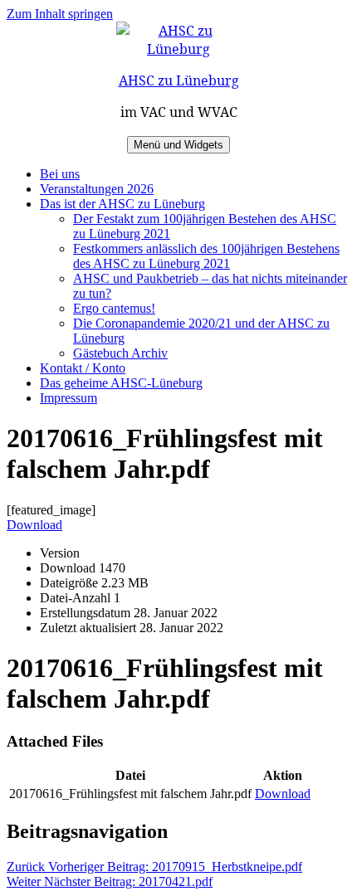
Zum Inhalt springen (60, 14)
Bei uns (60, 174)
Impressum (68, 398)
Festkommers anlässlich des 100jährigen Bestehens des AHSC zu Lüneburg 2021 (206, 255)
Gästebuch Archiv (120, 353)
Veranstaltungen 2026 (97, 189)
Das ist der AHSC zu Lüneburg (122, 204)
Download (34, 525)
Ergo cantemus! (114, 308)
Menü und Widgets (178, 145)
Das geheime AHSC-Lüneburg (121, 383)
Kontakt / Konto (82, 368)
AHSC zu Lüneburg (179, 80)
